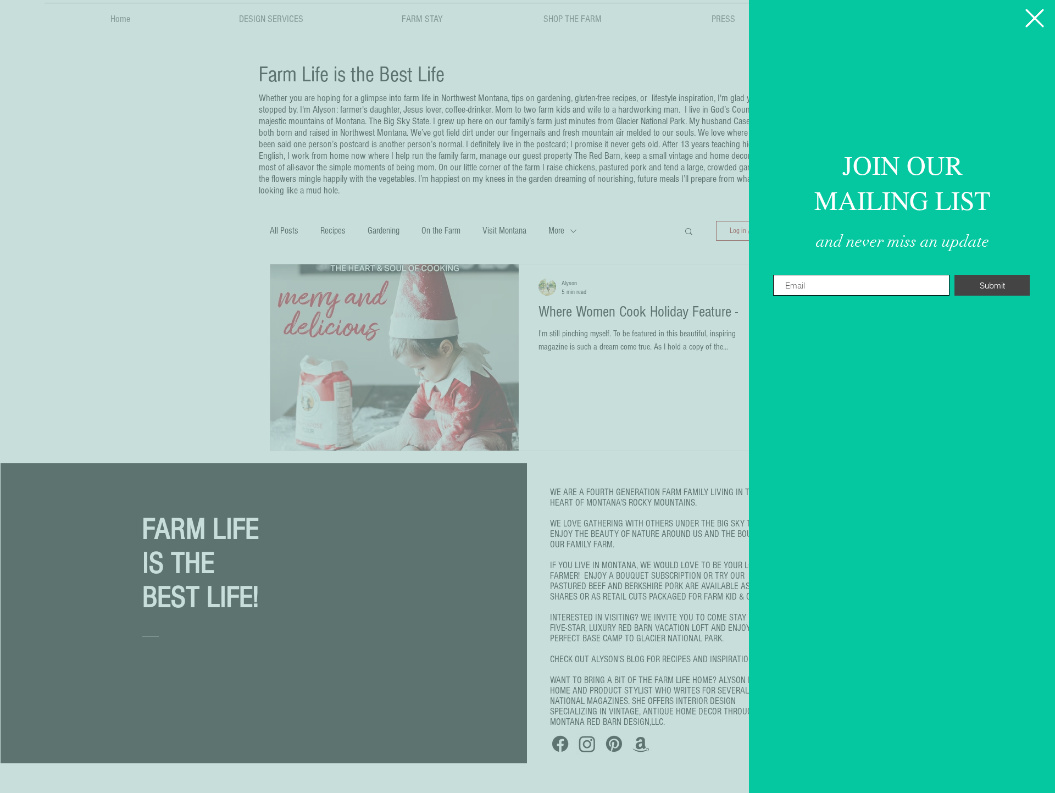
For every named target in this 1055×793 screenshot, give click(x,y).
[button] (1034, 18)
